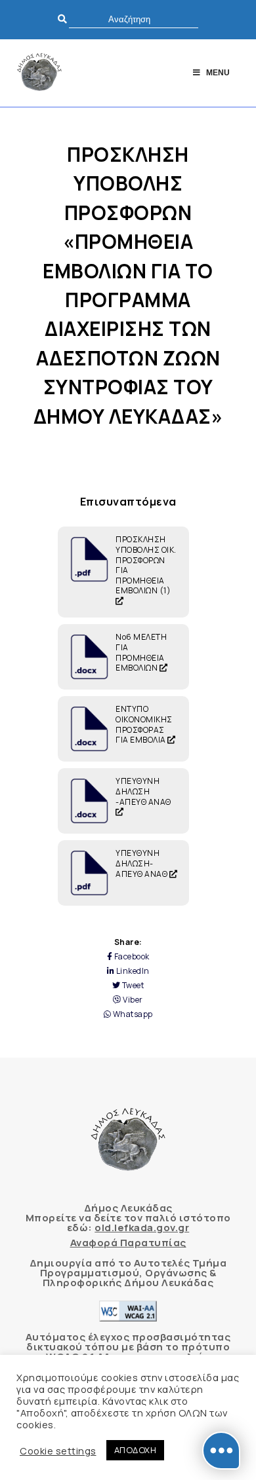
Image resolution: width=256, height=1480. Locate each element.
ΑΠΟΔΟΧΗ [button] (135, 1450)
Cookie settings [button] (58, 1450)
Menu (218, 72)
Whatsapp (132, 1014)
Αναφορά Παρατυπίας (128, 1242)
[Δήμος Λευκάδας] (39, 73)
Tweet (132, 986)
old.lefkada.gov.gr (142, 1227)
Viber (132, 1000)
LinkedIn (132, 971)
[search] (133, 19)
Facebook (131, 957)
